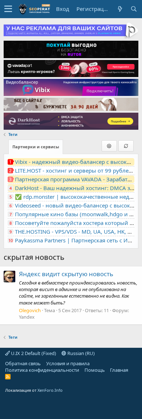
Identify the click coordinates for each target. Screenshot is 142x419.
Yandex (27, 317)
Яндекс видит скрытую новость (66, 274)
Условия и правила (68, 363)
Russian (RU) (80, 353)
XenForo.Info (50, 390)
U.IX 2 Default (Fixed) (33, 353)
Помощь (94, 370)
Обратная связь (23, 363)
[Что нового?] (120, 9)
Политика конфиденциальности (42, 370)
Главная (119, 370)
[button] (8, 9)
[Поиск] (134, 9)
